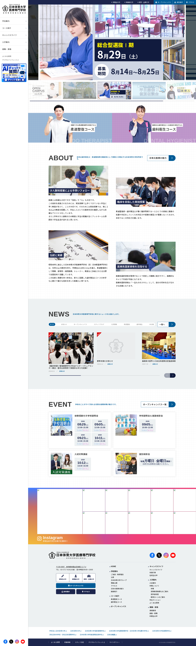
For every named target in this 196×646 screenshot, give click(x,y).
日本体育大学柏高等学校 (161, 631)
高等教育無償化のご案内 (159, 591)
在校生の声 (153, 575)
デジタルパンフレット (9, 60)
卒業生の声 (153, 616)
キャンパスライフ (155, 570)
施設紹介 (114, 591)
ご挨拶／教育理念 (117, 574)
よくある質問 (6, 56)
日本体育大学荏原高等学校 (94, 631)
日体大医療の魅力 (158, 157)
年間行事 (152, 573)
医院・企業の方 (144, 2)
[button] (173, 375)
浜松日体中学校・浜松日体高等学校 (62, 634)
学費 (152, 589)
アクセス (114, 586)
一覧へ (162, 324)
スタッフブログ (99, 324)
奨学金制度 (155, 594)
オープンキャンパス (80, 324)
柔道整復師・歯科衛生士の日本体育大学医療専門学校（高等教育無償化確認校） (14, 8)
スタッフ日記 (79, 642)
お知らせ (64, 324)
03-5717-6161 (65, 569)
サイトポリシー (114, 642)
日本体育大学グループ (119, 580)
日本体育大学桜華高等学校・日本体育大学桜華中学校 (128, 631)
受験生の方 (116, 2)
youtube (23, 642)
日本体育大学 (75, 631)
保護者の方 (129, 2)
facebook (5, 642)
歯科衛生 (139, 324)
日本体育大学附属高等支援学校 (91, 634)
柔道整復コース (116, 599)
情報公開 (114, 583)
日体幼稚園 (111, 634)
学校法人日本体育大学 (57, 631)
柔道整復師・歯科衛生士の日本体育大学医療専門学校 (72, 555)
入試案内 (152, 583)
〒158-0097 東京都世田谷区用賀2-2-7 (70, 567)
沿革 (112, 577)
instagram (17, 642)
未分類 (151, 324)
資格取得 (152, 610)
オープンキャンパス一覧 (155, 404)
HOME (113, 566)
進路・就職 (153, 613)
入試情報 (114, 324)
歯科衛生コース (116, 602)
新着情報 (67, 642)
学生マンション (155, 600)
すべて (52, 324)
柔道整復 (127, 324)
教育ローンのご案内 (158, 597)
